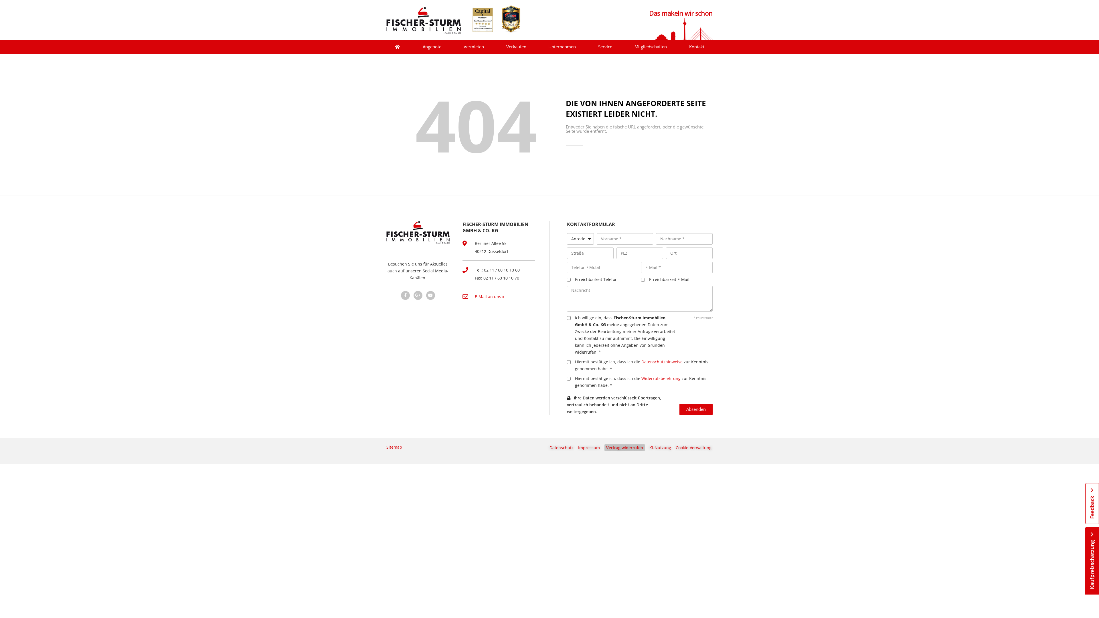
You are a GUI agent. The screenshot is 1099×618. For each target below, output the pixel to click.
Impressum (589, 447)
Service (605, 47)
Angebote (432, 47)
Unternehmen (562, 47)
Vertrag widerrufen (624, 447)
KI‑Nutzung (660, 447)
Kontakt (696, 47)
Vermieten (474, 47)
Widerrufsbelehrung (661, 378)
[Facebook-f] (405, 295)
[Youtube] (430, 295)
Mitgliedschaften (651, 47)
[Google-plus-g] (418, 295)
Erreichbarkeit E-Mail (669, 279)
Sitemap (394, 447)
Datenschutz (562, 447)
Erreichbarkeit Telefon (596, 279)
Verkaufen (516, 47)
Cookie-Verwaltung (693, 447)
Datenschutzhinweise (662, 362)
